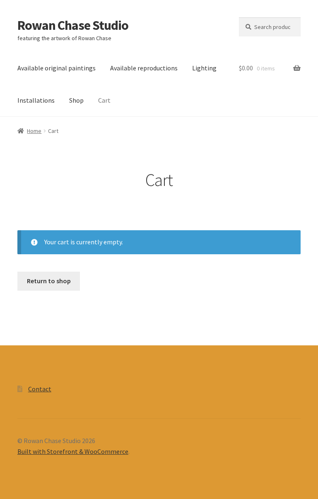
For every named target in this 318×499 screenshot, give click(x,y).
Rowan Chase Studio (72, 25)
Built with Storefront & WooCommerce (72, 451)
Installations (36, 100)
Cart (104, 100)
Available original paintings (56, 68)
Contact (39, 389)
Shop (76, 100)
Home (34, 131)
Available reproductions (144, 68)
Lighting (204, 68)
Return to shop (49, 281)
